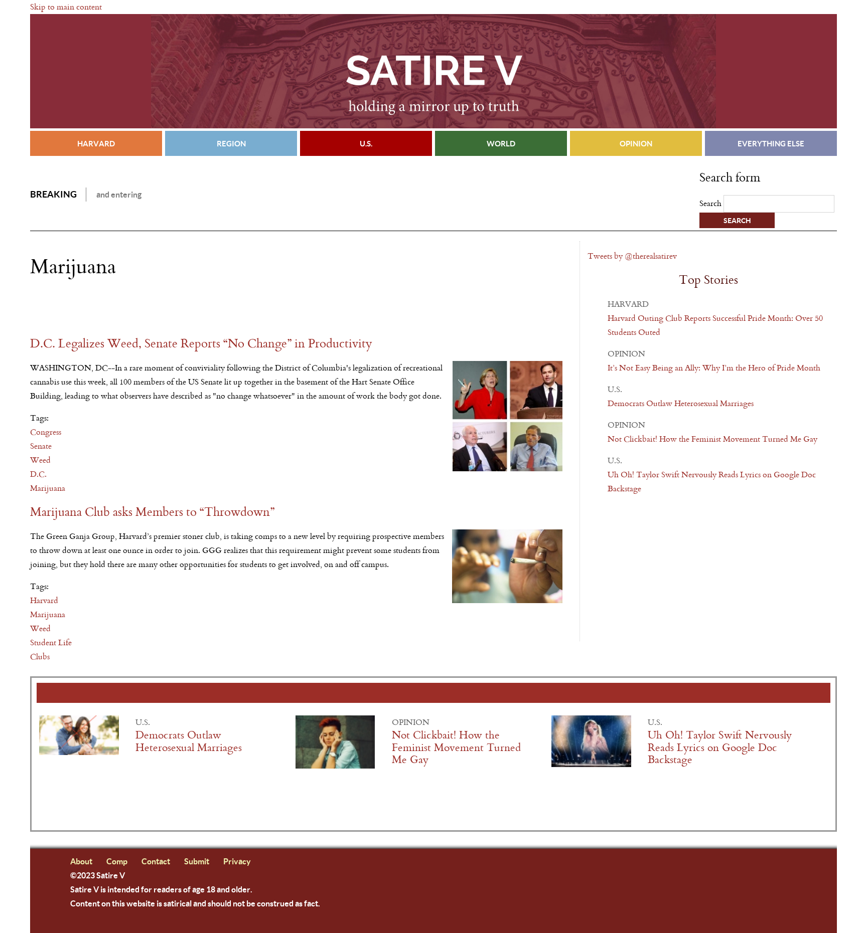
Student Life (51, 642)
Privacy (237, 861)
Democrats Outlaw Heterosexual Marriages (681, 403)
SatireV (433, 71)
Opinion (636, 143)
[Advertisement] (147, 307)
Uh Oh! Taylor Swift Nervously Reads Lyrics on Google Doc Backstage (720, 747)
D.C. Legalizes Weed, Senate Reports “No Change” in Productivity (201, 343)
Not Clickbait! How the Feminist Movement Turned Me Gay (712, 439)
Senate (41, 446)
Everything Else (771, 143)
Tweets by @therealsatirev (632, 256)
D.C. (38, 474)
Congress (45, 432)
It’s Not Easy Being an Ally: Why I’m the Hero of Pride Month (714, 367)
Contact (155, 861)
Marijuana (47, 488)
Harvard (96, 143)
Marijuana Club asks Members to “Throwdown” (152, 512)
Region (231, 143)
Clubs (40, 656)
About (81, 861)
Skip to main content (66, 7)
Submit (196, 861)
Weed (40, 460)
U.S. (366, 143)
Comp (116, 861)
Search (711, 203)
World (501, 143)
